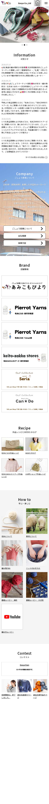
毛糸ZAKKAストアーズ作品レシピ (12, 475)
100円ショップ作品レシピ (35, 474)
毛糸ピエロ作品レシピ (10, 453)
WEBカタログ (30, 453)
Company (24, 173)
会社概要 (22, 235)
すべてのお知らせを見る (35, 157)
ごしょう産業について (22, 228)
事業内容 (22, 242)
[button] (22, 45)
